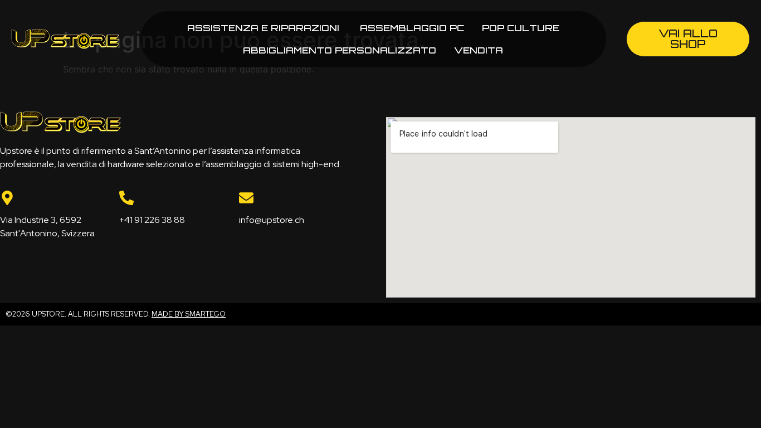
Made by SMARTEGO (189, 314)
